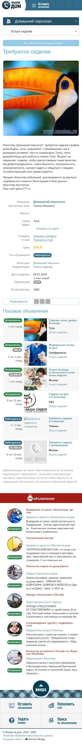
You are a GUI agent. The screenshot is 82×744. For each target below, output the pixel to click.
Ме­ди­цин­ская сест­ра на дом (61, 346)
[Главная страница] (12, 5)
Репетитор (49, 658)
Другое (57, 602)
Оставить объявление (20, 705)
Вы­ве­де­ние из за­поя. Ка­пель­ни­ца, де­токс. (50, 511)
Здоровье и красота (37, 517)
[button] (41, 688)
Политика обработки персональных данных (28, 735)
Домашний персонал (46, 262)
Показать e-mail (43, 239)
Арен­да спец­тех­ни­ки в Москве (45, 594)
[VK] (47, 301)
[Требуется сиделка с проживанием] (35, 451)
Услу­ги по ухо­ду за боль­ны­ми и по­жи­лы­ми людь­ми (62, 372)
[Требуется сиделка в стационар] (35, 422)
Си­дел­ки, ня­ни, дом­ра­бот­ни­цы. (63, 322)
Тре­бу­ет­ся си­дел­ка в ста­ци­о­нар (60, 420)
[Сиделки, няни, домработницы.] (35, 329)
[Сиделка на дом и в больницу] (35, 403)
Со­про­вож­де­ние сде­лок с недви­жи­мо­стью (50, 624)
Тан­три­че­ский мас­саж (39, 538)
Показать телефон (44, 236)
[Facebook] (36, 301)
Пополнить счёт (61, 705)
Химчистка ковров (46, 573)
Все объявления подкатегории (42, 43)
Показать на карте (47, 228)
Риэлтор (58, 630)
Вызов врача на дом (63, 517)
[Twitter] (42, 301)
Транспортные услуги (38, 602)
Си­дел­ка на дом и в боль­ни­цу (58, 395)
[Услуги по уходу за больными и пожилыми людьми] (35, 378)
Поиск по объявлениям (61, 720)
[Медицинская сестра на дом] (35, 354)
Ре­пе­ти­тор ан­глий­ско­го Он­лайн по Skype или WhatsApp (51, 652)
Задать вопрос (20, 720)
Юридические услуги (38, 630)
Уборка (30, 573)
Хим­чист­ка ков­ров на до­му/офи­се (47, 566)
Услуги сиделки (42, 266)
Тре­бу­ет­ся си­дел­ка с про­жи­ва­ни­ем (60, 444)
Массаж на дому (61, 545)
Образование (33, 658)
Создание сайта (12, 739)
